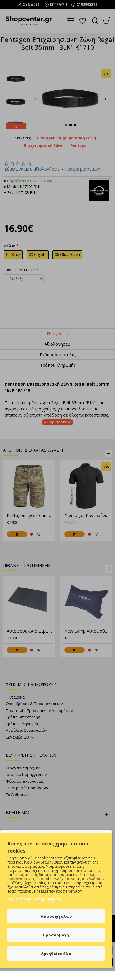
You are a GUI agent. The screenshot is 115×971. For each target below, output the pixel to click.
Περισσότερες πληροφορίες (34, 898)
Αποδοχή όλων (56, 916)
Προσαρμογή (56, 935)
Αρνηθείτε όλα (56, 953)
